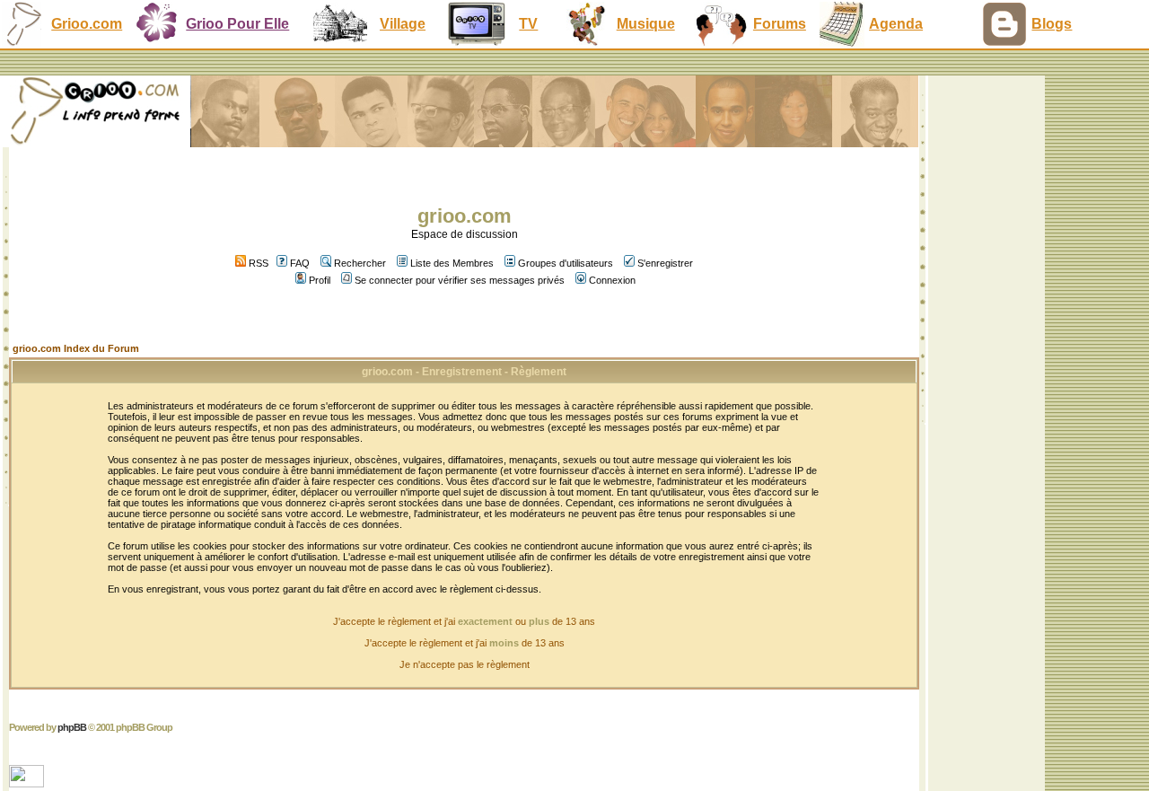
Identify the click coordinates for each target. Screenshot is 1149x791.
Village (402, 23)
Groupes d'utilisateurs (565, 263)
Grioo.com (86, 23)
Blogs (1051, 23)
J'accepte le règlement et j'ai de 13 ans (464, 642)
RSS (257, 263)
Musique (646, 23)
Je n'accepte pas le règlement (464, 664)
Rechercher (360, 263)
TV (528, 23)
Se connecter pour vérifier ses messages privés (460, 280)
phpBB (71, 727)
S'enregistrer (665, 263)
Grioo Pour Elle (237, 23)
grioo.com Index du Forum (76, 348)
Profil (319, 280)
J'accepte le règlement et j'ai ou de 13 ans (464, 621)
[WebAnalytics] (28, 782)
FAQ (300, 263)
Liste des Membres (452, 263)
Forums (779, 23)
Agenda (896, 23)
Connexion (612, 280)
